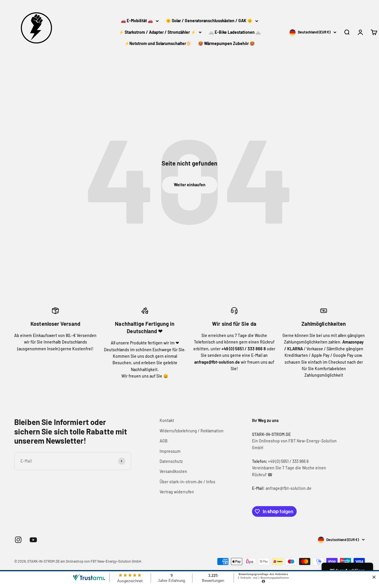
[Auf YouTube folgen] (33, 540)
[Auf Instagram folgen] (18, 540)
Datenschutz (171, 461)
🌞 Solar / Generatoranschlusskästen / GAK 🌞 (209, 20)
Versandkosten (173, 471)
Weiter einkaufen (189, 184)
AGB (164, 440)
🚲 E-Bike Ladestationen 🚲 (235, 32)
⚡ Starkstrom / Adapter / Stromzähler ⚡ (157, 32)
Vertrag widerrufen (177, 491)
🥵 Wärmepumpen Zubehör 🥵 (226, 43)
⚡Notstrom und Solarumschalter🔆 (157, 43)
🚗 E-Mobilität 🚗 (137, 20)
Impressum (170, 451)
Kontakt (167, 420)
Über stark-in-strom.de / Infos (187, 481)
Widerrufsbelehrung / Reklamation (192, 430)
